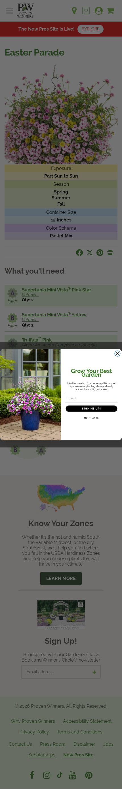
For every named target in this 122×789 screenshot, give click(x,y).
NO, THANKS (91, 418)
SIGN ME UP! (91, 408)
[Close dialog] (118, 353)
